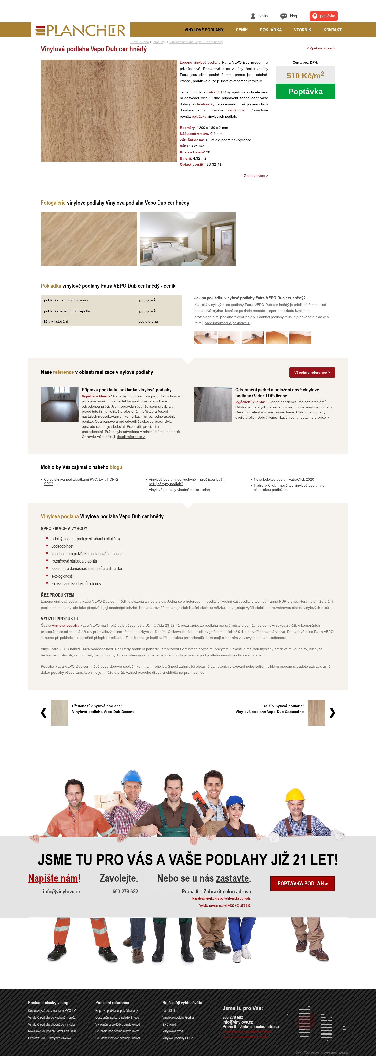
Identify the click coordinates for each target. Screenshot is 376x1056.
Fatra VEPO (216, 92)
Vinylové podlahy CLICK (178, 1038)
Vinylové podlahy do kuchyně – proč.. (52, 1017)
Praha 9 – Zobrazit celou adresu (216, 891)
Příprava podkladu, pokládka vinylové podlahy (127, 389)
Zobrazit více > (256, 176)
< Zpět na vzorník (321, 48)
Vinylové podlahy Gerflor (178, 1017)
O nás (263, 15)
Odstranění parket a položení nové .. (118, 1017)
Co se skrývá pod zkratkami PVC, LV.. (52, 1010)
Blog (293, 15)
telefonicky (205, 104)
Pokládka (271, 29)
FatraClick (169, 1010)
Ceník (242, 29)
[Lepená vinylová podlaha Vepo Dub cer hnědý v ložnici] (188, 239)
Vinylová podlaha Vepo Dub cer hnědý (196, 42)
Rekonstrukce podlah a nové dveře (117, 1031)
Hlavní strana (139, 42)
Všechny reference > (312, 372)
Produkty (159, 42)
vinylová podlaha (65, 625)
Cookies (343, 1053)
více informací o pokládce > (227, 323)
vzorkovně (236, 110)
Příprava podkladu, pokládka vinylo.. (118, 1010)
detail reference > (131, 437)
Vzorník (302, 29)
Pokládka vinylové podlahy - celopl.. (118, 1038)
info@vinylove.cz (62, 891)
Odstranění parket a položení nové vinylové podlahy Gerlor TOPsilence (277, 392)
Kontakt (333, 29)
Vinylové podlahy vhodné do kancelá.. (52, 1024)
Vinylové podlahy (204, 29)
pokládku (199, 116)
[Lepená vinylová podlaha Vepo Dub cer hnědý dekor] (89, 239)
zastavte (232, 878)
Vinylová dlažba (172, 1031)
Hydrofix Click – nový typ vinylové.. (50, 1038)
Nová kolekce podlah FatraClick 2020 (284, 479)
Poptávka (327, 15)
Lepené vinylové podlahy (200, 62)
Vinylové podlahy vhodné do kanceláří (179, 490)
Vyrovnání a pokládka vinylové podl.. (118, 1024)
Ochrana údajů (329, 1053)
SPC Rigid (169, 1024)
